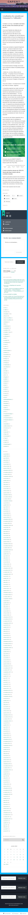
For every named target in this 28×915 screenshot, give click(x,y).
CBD (5, 338)
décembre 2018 (7, 641)
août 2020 (6, 600)
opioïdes (6, 405)
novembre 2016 (7, 692)
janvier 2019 (6, 639)
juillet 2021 (6, 578)
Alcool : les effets (7, 317)
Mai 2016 (6, 704)
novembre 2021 (7, 570)
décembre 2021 (7, 568)
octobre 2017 (7, 670)
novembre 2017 (7, 668)
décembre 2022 (7, 543)
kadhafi (5, 379)
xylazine (5, 446)
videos (5, 442)
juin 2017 (6, 678)
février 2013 (6, 784)
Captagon (6, 334)
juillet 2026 (6, 456)
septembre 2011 (7, 818)
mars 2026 (6, 464)
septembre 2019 (7, 623)
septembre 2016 (7, 696)
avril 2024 (6, 511)
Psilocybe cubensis (8, 419)
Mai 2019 (6, 631)
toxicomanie (6, 436)
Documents (6, 354)
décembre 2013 (7, 763)
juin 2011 (6, 824)
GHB (5, 368)
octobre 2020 (7, 596)
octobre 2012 (7, 792)
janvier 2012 (6, 810)
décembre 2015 (7, 714)
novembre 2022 (7, 545)
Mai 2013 (6, 778)
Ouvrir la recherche (25, 9)
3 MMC (5, 309)
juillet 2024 (6, 505)
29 (4, 862)
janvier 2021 (6, 590)
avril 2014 (6, 755)
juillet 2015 (6, 725)
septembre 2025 (7, 476)
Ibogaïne (6, 377)
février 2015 (6, 735)
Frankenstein (6, 364)
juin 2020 (6, 604)
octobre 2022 (7, 547)
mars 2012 (6, 806)
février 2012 (6, 808)
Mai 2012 (6, 802)
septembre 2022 (7, 549)
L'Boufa (5, 387)
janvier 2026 (6, 468)
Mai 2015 (6, 729)
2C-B (5, 307)
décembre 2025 (7, 470)
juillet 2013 (6, 774)
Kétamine (6, 381)
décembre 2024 (7, 494)
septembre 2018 (7, 647)
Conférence (6, 342)
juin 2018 (6, 653)
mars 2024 (6, 513)
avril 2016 (6, 706)
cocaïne (5, 340)
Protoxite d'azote (7, 417)
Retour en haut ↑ (14, 905)
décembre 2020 (7, 592)
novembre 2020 (7, 594)
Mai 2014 (6, 753)
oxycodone (6, 409)
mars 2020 (6, 610)
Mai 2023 (6, 533)
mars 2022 (6, 562)
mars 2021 (6, 586)
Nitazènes (6, 403)
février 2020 (6, 612)
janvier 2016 (6, 712)
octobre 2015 (7, 718)
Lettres (5, 391)
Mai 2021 (6, 582)
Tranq (5, 438)
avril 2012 (6, 804)
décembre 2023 (7, 519)
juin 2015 (6, 727)
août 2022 (6, 551)
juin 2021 (6, 580)
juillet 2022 (6, 553)
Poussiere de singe (8, 413)
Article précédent (9, 228)
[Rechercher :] (14, 839)
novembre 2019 (7, 619)
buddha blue (6, 326)
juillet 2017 (6, 676)
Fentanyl (5, 362)
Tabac (5, 434)
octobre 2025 (7, 474)
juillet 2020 (6, 602)
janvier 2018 (6, 663)
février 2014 (6, 759)
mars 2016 (6, 708)
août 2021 (6, 576)
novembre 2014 (7, 741)
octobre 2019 (7, 621)
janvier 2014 (6, 761)
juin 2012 (6, 800)
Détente (5, 352)
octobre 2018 (7, 645)
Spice (5, 429)
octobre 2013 (7, 767)
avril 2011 (6, 828)
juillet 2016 (6, 700)
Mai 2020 (6, 606)
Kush (5, 385)
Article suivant (8, 230)
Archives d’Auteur (7, 216)
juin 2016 (6, 702)
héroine (5, 372)
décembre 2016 (7, 690)
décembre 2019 (7, 617)
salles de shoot (7, 425)
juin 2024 (6, 507)
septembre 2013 (7, 769)
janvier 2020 (6, 615)
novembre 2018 (7, 643)
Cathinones (6, 336)
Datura (5, 348)
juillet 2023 (6, 529)
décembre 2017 (7, 665)
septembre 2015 (7, 721)
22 (4, 859)
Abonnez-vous (21, 878)
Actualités (7, 224)
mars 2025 (6, 488)
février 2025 (6, 490)
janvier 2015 (6, 737)
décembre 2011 (7, 812)
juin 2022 (6, 555)
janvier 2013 (6, 786)
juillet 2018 (6, 651)
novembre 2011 (7, 814)
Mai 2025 (6, 484)
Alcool (5, 315)
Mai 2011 (6, 826)
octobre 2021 (7, 572)
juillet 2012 (6, 798)
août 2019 (6, 625)
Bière (5, 324)
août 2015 (6, 723)
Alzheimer (6, 322)
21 (23, 857)
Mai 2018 (6, 655)
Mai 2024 (6, 509)
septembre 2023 (7, 525)
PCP (5, 411)
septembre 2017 (7, 672)
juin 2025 (6, 482)
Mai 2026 (6, 460)
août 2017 (6, 674)
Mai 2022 (6, 557)
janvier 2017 (6, 688)
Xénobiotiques (7, 444)
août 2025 (6, 478)
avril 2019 (6, 633)
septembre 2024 (7, 500)
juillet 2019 (6, 627)
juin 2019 (6, 629)
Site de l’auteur (10, 216)
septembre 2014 (7, 745)
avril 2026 (6, 462)
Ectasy (5, 358)
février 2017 (6, 686)
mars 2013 (6, 782)
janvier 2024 (6, 517)
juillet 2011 (6, 822)
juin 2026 (6, 458)
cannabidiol (6, 328)
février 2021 (6, 588)
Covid (5, 344)
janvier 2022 (6, 566)
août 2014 (6, 747)
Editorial (5, 360)
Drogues (6, 356)
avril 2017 (6, 682)
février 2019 (6, 637)
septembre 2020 (7, 598)
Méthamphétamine (8, 399)
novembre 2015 (7, 716)
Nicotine (5, 401)
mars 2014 (6, 757)
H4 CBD (5, 370)
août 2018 (6, 649)
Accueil (5, 311)
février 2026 (6, 466)
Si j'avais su (6, 427)
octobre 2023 (7, 523)
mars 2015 (6, 733)
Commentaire (19, 252)
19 (17, 857)
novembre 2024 (7, 496)
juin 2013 (6, 775)
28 (23, 859)
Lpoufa (5, 395)
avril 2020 (6, 608)
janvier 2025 (6, 492)
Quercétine (6, 423)
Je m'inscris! (20, 262)
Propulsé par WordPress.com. (14, 903)
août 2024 (6, 502)
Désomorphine (7, 350)
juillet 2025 (6, 480)
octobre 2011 (7, 816)
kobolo (5, 383)
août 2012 (6, 796)
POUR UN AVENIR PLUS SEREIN (10, 294)
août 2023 (6, 527)
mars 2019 (6, 635)
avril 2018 (6, 657)
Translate (12, 272)
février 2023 (6, 539)
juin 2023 (6, 531)
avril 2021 (6, 584)
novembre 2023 (7, 521)
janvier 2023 (6, 541)
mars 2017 (6, 684)
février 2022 (6, 564)
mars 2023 (6, 537)
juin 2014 (6, 751)
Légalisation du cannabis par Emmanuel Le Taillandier (13, 17)
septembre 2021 (7, 574)
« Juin (4, 864)
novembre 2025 (7, 472)
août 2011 (6, 820)
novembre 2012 (7, 790)
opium (5, 407)
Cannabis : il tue (7, 332)
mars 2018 (6, 659)
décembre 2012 (7, 788)
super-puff (6, 432)
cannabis (6, 330)
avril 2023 (6, 535)
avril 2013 (6, 780)
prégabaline (6, 415)
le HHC (5, 389)
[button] (14, 147)
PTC (5, 421)
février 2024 (6, 515)
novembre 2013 (7, 765)
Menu (2, 9)
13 (20, 854)
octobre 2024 (7, 498)
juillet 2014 (6, 749)
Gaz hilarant (6, 366)
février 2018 (6, 661)
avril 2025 (6, 486)
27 (20, 859)
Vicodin (5, 440)
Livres (5, 393)
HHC (5, 375)
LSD (5, 397)
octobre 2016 (7, 694)
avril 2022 (6, 559)
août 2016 (6, 698)
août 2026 (6, 454)
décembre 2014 (7, 739)
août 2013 (6, 771)
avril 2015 (6, 731)
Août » (7, 864)
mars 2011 (6, 831)
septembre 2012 (7, 794)
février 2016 (6, 710)
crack (5, 346)
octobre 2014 (7, 743)
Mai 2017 (6, 680)
